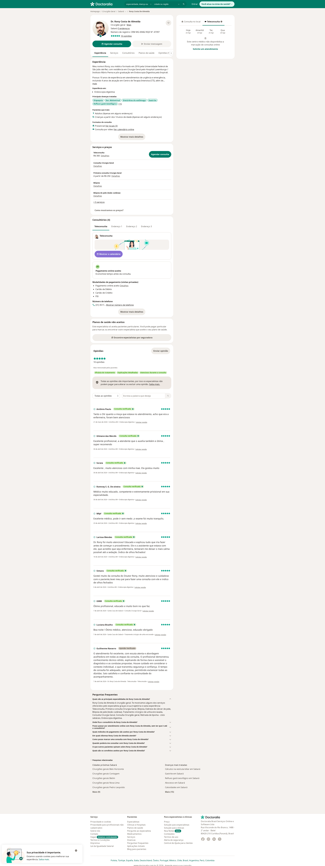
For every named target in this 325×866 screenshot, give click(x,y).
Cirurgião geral (118, 24)
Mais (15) (169, 791)
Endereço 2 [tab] (131, 226)
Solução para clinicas (174, 827)
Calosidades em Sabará (176, 787)
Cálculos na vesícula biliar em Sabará (182, 769)
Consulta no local (191, 22)
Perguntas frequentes (137, 843)
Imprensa (95, 843)
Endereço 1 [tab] (116, 226)
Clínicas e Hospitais (136, 824)
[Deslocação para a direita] (171, 53)
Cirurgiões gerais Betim (103, 778)
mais (94, 83)
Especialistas (133, 821)
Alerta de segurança (173, 840)
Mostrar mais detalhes (132, 137)
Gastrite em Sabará (174, 773)
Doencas (131, 840)
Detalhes (105, 155)
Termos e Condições (100, 840)
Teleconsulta (212, 22)
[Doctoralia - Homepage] (106, 3)
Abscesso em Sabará (175, 782)
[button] (131, 699)
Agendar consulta (160, 154)
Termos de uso (171, 837)
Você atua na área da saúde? (215, 4)
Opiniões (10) (164, 53)
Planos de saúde (146, 53)
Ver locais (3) (111, 125)
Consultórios (128, 53)
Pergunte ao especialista (139, 830)
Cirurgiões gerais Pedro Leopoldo (108, 787)
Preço (167, 821)
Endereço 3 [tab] (146, 226)
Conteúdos (169, 833)
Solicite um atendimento (205, 49)
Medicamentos (134, 833)
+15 (120, 104)
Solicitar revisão (141, 422)
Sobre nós (95, 830)
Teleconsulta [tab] (100, 226)
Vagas (103, 837)
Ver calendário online (124, 129)
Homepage (95, 11)
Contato (94, 833)
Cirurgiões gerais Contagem (105, 773)
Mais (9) (96, 791)
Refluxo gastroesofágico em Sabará (182, 778)
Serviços (114, 53)
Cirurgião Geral (108, 11)
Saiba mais (44, 859)
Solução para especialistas (176, 824)
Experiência (100, 53)
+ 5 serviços (99, 202)
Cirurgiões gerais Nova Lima (105, 782)
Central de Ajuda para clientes (178, 843)
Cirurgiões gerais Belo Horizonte (108, 769)
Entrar (195, 4)
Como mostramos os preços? (109, 210)
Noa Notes (172, 830)
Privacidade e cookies (100, 821)
